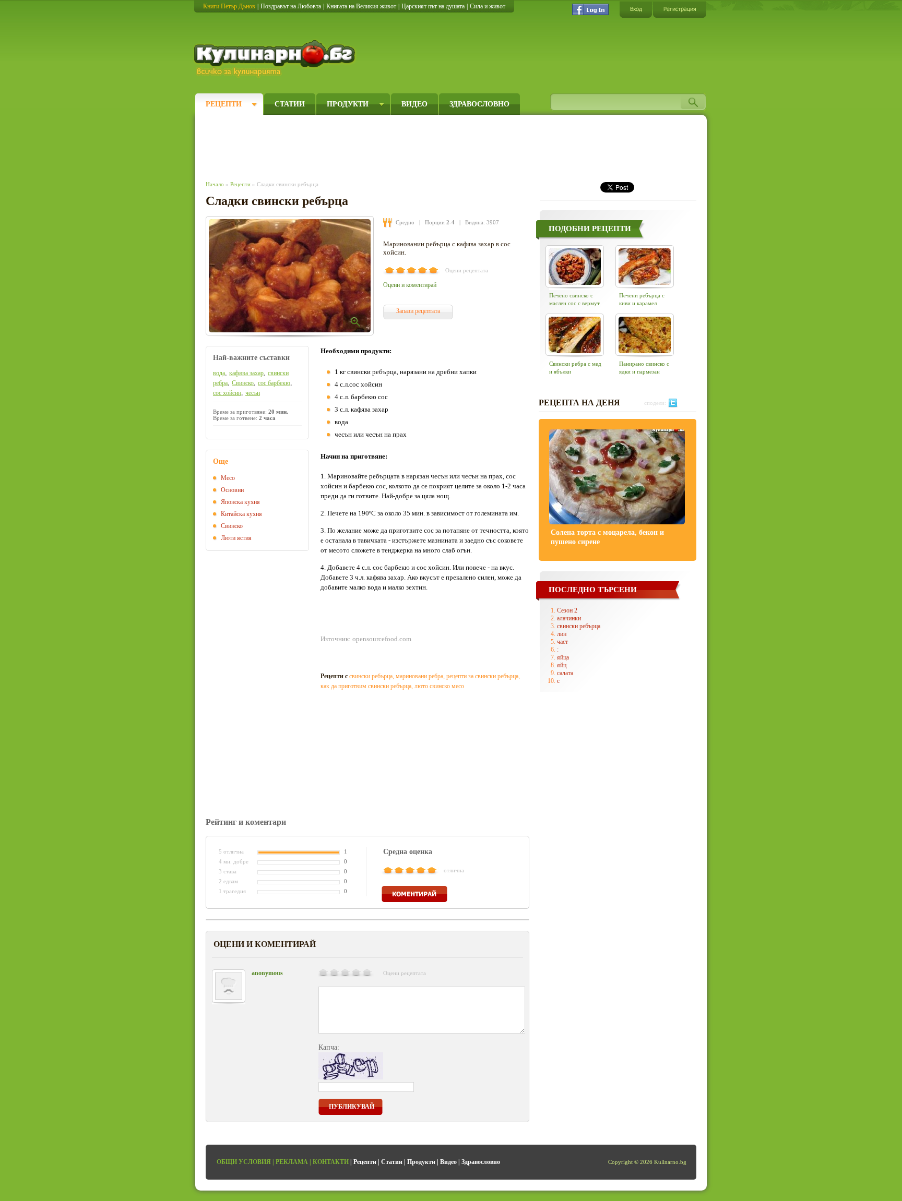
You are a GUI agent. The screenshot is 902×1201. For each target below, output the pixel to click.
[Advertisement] (397, 145)
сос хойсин (227, 393)
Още (220, 461)
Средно (405, 222)
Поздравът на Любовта (290, 6)
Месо (228, 478)
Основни (232, 490)
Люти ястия (236, 538)
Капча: (328, 1047)
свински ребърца (371, 676)
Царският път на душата (433, 6)
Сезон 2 (567, 610)
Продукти (348, 104)
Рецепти (224, 104)
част (562, 641)
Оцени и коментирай (409, 285)
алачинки (569, 618)
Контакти (331, 1162)
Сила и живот (487, 6)
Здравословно (479, 104)
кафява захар (246, 373)
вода (219, 373)
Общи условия (244, 1162)
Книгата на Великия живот (361, 6)
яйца (563, 657)
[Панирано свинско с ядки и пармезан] (644, 335)
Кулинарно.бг (276, 58)
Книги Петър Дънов (229, 6)
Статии (290, 104)
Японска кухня (240, 502)
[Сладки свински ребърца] (290, 275)
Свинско (243, 383)
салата (565, 673)
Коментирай (414, 894)
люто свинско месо (439, 686)
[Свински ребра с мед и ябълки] (574, 335)
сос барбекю (274, 383)
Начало (215, 184)
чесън (252, 393)
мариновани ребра (419, 676)
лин (561, 634)
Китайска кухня (241, 514)
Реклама (292, 1162)
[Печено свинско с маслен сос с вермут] (574, 266)
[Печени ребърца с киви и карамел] (644, 266)
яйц (561, 665)
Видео (414, 104)
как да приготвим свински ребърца (366, 686)
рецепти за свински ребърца (482, 676)
